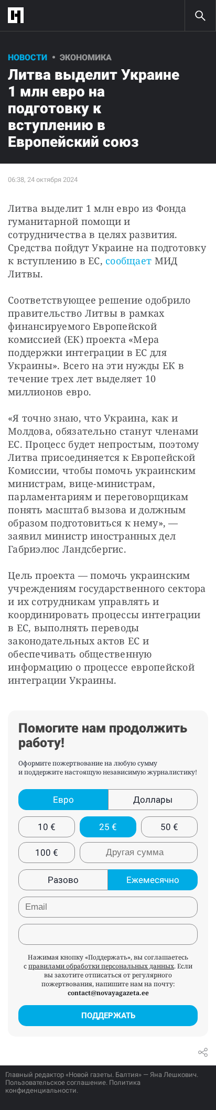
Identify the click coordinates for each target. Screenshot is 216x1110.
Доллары (152, 799)
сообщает (129, 260)
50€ (169, 827)
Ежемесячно (152, 880)
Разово (63, 880)
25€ (108, 827)
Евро (63, 799)
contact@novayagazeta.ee (108, 992)
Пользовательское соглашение (55, 1082)
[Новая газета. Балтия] (18, 15)
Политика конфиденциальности (73, 1086)
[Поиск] (200, 15)
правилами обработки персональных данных (101, 966)
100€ (46, 852)
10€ (47, 827)
